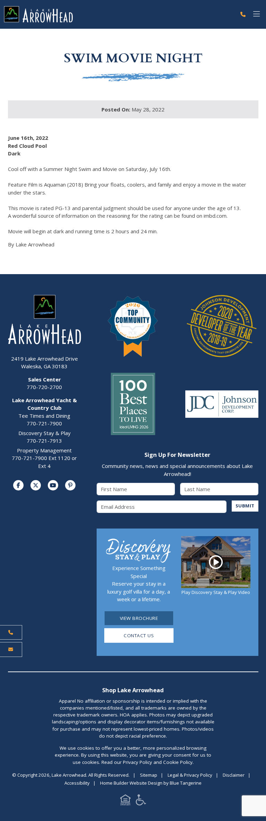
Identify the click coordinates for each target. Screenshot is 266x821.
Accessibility (77, 783)
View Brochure (139, 618)
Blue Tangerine (186, 783)
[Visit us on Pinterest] (70, 485)
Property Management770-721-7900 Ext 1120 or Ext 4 (44, 458)
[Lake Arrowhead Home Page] (118, 14)
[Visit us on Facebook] (18, 485)
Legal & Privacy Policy (190, 775)
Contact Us (139, 635)
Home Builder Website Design (131, 783)
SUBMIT (245, 506)
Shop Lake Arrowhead (133, 690)
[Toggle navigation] (256, 14)
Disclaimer (234, 775)
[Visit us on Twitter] (35, 485)
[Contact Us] (11, 649)
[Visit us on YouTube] (53, 485)
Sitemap (148, 775)
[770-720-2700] (243, 14)
